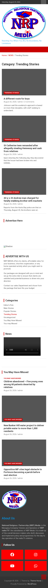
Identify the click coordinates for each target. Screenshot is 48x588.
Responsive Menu (43, 2)
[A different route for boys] (24, 82)
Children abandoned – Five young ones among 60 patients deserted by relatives (23, 384)
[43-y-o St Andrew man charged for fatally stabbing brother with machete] (24, 181)
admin (20, 102)
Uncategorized (9, 317)
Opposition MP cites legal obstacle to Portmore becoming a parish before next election (23, 472)
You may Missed (10, 323)
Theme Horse (35, 581)
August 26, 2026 (10, 102)
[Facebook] (12, 555)
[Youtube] (12, 566)
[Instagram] (36, 555)
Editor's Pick (8, 305)
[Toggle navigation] (5, 49)
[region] (24, 235)
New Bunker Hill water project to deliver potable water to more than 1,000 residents (24, 428)
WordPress (31, 584)
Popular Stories (10, 311)
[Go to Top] (43, 576)
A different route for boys (17, 98)
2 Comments (29, 102)
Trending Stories (11, 93)
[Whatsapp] (36, 566)
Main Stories (9, 308)
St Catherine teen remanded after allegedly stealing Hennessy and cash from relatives (23, 148)
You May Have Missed (13, 320)
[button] (7, 235)
